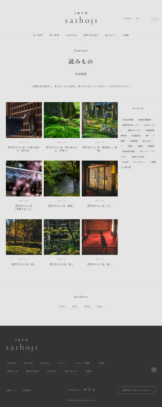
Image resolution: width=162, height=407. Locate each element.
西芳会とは (13, 371)
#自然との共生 (138, 156)
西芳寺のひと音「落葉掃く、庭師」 (100, 149)
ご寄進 (125, 35)
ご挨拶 (101, 363)
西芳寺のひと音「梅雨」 (61, 205)
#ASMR (125, 162)
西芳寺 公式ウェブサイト (137, 390)
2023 (100, 306)
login (128, 18)
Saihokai (71, 35)
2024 (87, 306)
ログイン (62, 363)
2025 (75, 306)
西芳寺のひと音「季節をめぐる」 (24, 207)
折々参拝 (54, 35)
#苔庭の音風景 (144, 119)
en (137, 18)
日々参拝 (38, 35)
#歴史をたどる (134, 130)
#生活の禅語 (127, 119)
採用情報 (27, 390)
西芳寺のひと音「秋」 (24, 264)
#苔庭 (130, 146)
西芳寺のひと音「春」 (100, 264)
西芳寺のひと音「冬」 (100, 205)
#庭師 (140, 146)
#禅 (146, 135)
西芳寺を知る (91, 35)
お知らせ (51, 371)
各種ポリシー (12, 390)
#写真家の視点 (128, 151)
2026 (62, 306)
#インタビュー (139, 162)
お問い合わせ (70, 371)
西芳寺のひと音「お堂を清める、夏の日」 (24, 149)
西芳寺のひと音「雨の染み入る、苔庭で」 (62, 149)
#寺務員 (150, 146)
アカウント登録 (82, 363)
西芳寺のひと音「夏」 (62, 264)
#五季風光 (136, 135)
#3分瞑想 (134, 140)
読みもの (110, 35)
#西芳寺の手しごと (130, 125)
